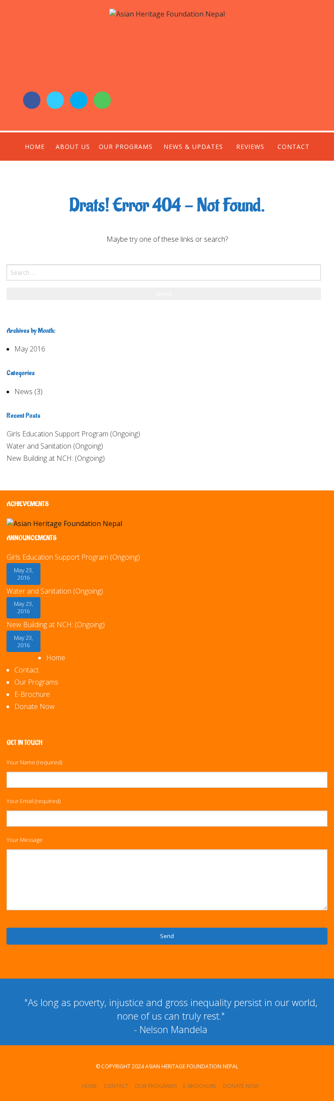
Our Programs (126, 146)
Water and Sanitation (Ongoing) (55, 446)
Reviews (250, 146)
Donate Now (34, 706)
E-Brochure (32, 694)
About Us (73, 146)
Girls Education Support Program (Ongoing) (73, 434)
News (23, 391)
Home (35, 146)
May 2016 (29, 349)
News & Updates (193, 146)
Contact (293, 146)
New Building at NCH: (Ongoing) (56, 458)
